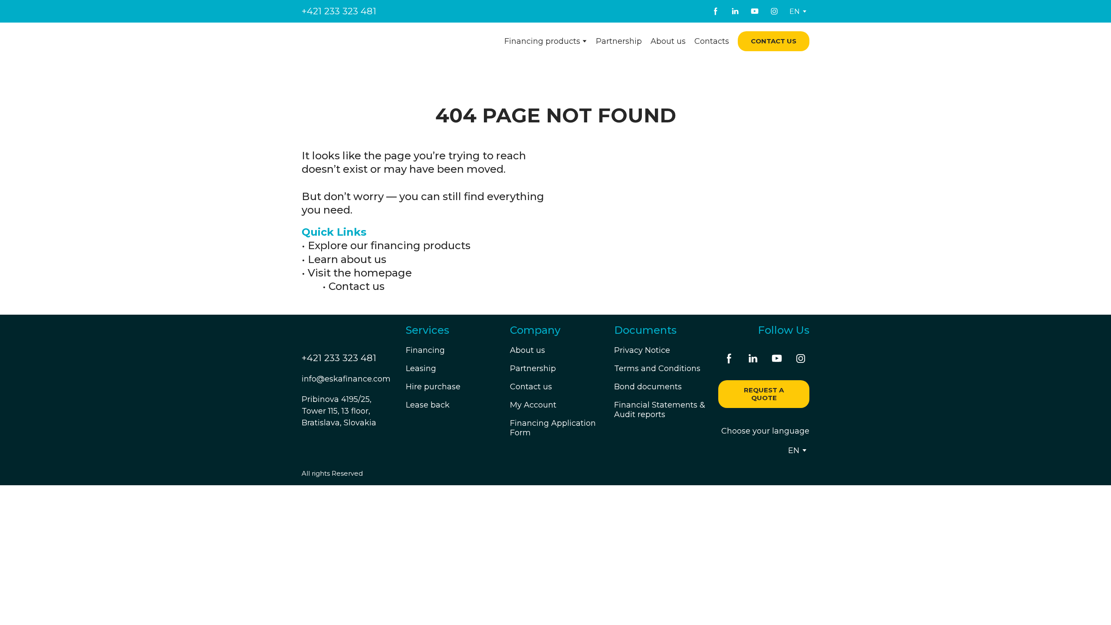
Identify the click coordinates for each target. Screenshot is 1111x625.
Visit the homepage (360, 272)
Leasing (421, 368)
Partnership (619, 41)
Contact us (357, 286)
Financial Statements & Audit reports (659, 409)
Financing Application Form (553, 428)
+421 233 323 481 (339, 11)
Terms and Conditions (657, 368)
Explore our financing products (389, 245)
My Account (533, 405)
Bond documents (648, 386)
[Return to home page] (355, 41)
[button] (715, 11)
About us (668, 41)
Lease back (428, 405)
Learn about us (347, 259)
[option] (794, 11)
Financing (425, 350)
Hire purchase (433, 386)
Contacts (711, 41)
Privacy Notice (642, 350)
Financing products (542, 41)
